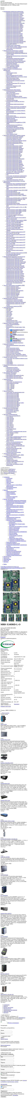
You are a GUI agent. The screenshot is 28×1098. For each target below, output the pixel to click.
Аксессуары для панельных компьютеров (16, 175)
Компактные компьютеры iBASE (14, 31)
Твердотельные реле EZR (12, 395)
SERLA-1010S (4, 957)
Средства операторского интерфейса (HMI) (14, 285)
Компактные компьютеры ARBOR (14, 25)
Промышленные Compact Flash (13, 321)
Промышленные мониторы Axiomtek (15, 259)
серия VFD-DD (10, 418)
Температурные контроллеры (13, 452)
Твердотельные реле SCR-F (13, 398)
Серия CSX (9, 359)
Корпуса (8, 71)
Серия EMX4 (9, 363)
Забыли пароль (4, 1039)
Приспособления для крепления (14, 444)
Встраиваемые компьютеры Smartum (15, 58)
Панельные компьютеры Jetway (14, 142)
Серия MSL (9, 389)
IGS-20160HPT (4, 936)
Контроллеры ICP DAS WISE (13, 200)
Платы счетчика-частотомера (13, 353)
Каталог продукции (8, 499)
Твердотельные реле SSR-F (13, 404)
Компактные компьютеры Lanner (14, 35)
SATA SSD (9, 315)
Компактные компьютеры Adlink (14, 24)
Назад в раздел (4, 648)
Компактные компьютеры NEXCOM (15, 23)
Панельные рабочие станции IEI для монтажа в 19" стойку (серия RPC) (15, 171)
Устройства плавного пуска (10, 357)
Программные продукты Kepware (14, 378)
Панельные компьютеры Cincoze (14, 152)
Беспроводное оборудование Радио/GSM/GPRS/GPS (13, 254)
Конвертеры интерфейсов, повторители (16, 117)
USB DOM (9, 319)
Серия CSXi (9, 361)
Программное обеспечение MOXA (14, 127)
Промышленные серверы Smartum (14, 52)
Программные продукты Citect (13, 376)
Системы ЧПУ (9, 427)
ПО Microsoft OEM (11, 374)
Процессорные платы (11, 72)
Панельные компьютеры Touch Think (15, 168)
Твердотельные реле (8, 391)
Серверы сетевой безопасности (11, 456)
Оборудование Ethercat (11, 119)
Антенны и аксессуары (12, 100)
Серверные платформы (12, 67)
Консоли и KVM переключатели (14, 258)
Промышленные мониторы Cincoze (15, 275)
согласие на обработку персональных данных (14, 1081)
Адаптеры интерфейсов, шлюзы (14, 96)
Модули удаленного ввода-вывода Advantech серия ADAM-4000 (14, 222)
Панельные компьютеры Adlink (14, 147)
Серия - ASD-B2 (10, 385)
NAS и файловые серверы (12, 66)
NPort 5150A (4, 724)
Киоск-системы (10, 144)
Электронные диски (8, 307)
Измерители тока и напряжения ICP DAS (16, 183)
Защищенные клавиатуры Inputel (14, 299)
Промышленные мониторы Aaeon (14, 268)
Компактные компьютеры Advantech (15, 18)
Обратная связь (7, 559)
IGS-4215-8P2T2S (5, 974)
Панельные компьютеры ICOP (13, 156)
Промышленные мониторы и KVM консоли (14, 256)
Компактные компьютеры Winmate (14, 42)
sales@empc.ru (11, 470)
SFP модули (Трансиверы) (12, 93)
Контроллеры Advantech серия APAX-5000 (16, 190)
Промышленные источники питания (15, 80)
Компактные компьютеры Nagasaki (14, 37)
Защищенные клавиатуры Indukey (14, 301)
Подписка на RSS (10, 497)
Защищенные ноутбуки (12, 367)
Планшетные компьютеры (12, 368)
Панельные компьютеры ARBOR (14, 149)
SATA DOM (9, 314)
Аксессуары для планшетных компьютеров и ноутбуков (13, 371)
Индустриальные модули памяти (14, 75)
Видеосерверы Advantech (12, 410)
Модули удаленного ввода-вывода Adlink (16, 220)
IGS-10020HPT (4, 895)
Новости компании (11, 494)
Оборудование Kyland (11, 134)
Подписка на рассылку (12, 496)
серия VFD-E (9, 430)
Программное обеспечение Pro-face (15, 375)
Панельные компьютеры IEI (13, 157)
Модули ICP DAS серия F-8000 (13, 212)
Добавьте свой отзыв (6, 706)
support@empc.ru (12, 471)
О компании (6, 477)
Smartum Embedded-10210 (7, 763)
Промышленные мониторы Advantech (15, 263)
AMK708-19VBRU (5, 857)
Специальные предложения (10, 1010)
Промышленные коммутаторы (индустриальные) (13, 91)
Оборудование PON (11, 121)
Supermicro (16, 704)
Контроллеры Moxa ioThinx (13, 203)
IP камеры (8, 413)
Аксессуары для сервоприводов (14, 381)
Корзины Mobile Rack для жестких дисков (16, 76)
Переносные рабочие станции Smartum (15, 61)
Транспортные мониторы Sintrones (14, 280)
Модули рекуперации (11, 451)
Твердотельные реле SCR (12, 397)
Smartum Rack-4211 (5, 783)
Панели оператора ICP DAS (13, 291)
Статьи (8, 495)
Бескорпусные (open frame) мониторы (15, 267)
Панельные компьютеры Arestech (14, 151)
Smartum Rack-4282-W (6, 913)
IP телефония (9, 132)
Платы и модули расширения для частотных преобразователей (14, 442)
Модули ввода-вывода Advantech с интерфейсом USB (14, 215)
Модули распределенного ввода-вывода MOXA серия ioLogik (16, 218)
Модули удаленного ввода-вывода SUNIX (16, 252)
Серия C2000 (9, 435)
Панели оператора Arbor (12, 289)
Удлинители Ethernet (11, 130)
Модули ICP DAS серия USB (13, 213)
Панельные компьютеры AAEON (14, 145)
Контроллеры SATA (11, 87)
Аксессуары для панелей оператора (15, 297)
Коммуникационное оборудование (11, 89)
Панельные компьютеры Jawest (14, 160)
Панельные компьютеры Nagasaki (14, 164)
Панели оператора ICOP (12, 295)
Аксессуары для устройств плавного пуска (16, 358)
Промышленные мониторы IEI (13, 264)
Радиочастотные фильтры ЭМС (14, 448)
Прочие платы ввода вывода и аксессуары (16, 355)
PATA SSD (8, 312)
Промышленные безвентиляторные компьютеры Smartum (15, 63)
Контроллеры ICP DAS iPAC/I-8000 (15, 194)
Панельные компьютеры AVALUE (14, 179)
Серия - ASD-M (10, 388)
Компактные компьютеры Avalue (14, 28)
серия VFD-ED (10, 419)
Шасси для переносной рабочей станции (16, 140)
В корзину (3, 637)
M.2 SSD (8, 310)
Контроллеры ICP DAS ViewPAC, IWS (15, 199)
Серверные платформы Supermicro (14, 342)
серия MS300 (9, 380)
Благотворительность (11, 487)
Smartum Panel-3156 (5, 739)
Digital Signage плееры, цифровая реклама (16, 46)
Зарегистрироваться (5, 1045)
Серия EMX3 (9, 362)
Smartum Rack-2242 (5, 800)
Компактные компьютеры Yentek (14, 14)
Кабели (8, 88)
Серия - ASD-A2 (10, 384)
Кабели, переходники (14, 527)
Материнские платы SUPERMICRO (18, 531)
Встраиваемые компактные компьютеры (13, 11)
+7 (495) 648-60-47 (5, 467)
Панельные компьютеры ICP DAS (14, 143)
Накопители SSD (13, 534)
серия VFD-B (9, 417)
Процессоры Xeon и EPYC (15, 538)
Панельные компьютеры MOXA (14, 162)
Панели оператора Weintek (12, 294)
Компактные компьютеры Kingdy (14, 33)
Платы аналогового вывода (13, 349)
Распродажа (6, 557)
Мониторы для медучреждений (14, 269)
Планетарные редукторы (12, 383)
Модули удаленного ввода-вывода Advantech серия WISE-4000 (14, 227)
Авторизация (4, 1084)
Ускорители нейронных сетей (13, 85)
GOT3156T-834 (4, 875)
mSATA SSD (9, 311)
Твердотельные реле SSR (12, 401)
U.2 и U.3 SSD (9, 318)
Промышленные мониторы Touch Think (16, 261)
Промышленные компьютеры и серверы (13, 50)
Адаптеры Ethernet (10, 95)
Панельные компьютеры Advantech (15, 148)
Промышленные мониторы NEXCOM (15, 281)
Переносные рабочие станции (13, 139)
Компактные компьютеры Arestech (14, 19)
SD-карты (8, 316)
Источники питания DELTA (13, 415)
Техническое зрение (11, 428)
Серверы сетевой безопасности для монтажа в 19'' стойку (15, 462)
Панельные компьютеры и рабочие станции (14, 135)
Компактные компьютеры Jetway (14, 16)
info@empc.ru (12, 469)
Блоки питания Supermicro (12, 324)
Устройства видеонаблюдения (10, 408)
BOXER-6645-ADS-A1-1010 (7, 821)
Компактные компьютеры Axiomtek (15, 12)
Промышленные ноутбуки (12, 173)
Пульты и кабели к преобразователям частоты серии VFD (15, 446)
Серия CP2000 (9, 434)
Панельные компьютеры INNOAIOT (15, 158)
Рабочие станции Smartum (12, 65)
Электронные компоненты (10, 453)
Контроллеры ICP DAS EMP (13, 192)
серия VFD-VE (10, 425)
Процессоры (9, 82)
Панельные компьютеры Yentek (14, 138)
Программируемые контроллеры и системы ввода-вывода (14, 510)
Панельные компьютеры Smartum (14, 59)
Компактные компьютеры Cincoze (14, 29)
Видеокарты (9, 325)
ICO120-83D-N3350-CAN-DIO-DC (9, 839)
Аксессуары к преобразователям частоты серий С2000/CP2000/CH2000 (16, 437)
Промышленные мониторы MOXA (15, 277)
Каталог (6, 566)
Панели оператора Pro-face (12, 293)
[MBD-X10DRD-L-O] (11, 613)
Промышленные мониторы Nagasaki (15, 265)
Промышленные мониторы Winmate (15, 278)
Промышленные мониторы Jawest (14, 260)
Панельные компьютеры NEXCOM (15, 165)
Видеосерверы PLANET (12, 409)
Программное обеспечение (10, 372)
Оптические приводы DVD (13, 79)
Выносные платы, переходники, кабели (16, 354)
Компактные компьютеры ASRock (14, 27)
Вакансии (8, 481)
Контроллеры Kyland (11, 202)
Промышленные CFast (11, 320)
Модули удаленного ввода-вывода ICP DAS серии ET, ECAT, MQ (15, 232)
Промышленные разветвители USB (15, 128)
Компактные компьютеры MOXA (14, 36)
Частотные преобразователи (10, 414)
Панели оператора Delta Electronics (14, 290)
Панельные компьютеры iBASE (14, 155)
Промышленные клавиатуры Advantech (16, 302)
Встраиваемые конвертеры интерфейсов (16, 106)
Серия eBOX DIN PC (11, 44)
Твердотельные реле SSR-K (13, 405)
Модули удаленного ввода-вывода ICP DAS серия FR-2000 (15, 240)
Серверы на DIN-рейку (12, 460)
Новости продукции (11, 491)
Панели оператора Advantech (13, 288)
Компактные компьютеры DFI (13, 22)
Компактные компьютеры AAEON (14, 15)
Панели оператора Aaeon (12, 286)
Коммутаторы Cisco (11, 115)
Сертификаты (9, 488)
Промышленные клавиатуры (10, 298)
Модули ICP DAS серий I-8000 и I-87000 (16, 209)
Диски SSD (9, 74)
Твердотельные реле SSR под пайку (15, 402)
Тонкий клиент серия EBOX (13, 45)
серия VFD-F (9, 422)
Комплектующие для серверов (10, 323)
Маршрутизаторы (10, 118)
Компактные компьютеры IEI (13, 32)
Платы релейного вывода (12, 351)
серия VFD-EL (9, 421)
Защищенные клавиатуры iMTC (14, 306)
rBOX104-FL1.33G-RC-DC (7, 994)
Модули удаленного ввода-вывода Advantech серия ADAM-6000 (14, 224)
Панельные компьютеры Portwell (14, 166)
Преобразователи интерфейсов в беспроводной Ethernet (14, 125)
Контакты (8, 479)
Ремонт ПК (6, 560)
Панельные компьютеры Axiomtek (14, 136)
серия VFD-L (9, 423)
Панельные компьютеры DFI (13, 153)
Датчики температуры (11, 449)
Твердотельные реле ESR (12, 393)
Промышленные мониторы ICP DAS (15, 276)
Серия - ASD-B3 (10, 387)
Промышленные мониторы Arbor (14, 272)
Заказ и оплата (9, 482)
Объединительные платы (12, 78)
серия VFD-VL (10, 426)
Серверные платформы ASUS (13, 341)
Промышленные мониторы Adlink (14, 271)
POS (7, 174)
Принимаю (3, 1096)
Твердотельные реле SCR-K (13, 400)
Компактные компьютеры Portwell (14, 40)
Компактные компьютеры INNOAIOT (15, 20)
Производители (7, 556)
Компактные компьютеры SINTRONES (16, 41)
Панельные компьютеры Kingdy (14, 161)
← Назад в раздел (5, 713)
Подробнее (15, 1095)
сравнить (8, 638)
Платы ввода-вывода (8, 344)
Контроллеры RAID (14, 529)
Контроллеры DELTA (11, 191)
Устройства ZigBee (11, 131)
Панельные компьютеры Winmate (14, 169)
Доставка (8, 483)
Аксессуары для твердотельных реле (15, 392)
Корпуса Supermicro (14, 530)
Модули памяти (10, 336)
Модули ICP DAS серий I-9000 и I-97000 (16, 211)
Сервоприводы (7, 379)
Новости (5, 490)
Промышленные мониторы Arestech (15, 273)
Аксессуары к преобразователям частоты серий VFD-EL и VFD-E (16, 432)
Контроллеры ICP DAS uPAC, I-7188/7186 (16, 198)
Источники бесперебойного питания (18, 526)
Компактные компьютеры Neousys (14, 38)
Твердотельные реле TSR (12, 406)
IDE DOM (8, 308)
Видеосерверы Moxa (11, 411)
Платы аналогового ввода (12, 348)
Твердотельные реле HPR (12, 396)
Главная (2, 566)
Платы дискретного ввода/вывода (14, 350)
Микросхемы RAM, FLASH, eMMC (15, 455)
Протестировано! (10, 492)
